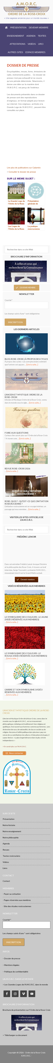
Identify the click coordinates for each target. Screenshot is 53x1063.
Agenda (6, 843)
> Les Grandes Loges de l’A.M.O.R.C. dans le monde (25, 984)
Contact (6, 881)
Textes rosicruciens (11, 856)
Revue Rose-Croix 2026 (17, 468)
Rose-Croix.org (26, 9)
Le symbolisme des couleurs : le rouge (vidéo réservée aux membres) (26, 654)
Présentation (8, 819)
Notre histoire (9, 825)
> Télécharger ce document (15, 1035)
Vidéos (6, 862)
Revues (6, 850)
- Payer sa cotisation (12, 894)
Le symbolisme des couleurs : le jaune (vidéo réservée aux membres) (26, 618)
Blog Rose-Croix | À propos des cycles (26, 359)
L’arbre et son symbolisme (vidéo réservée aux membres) (24, 690)
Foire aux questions (16, 432)
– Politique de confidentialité (15, 971)
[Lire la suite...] (32, 364)
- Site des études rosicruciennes (17, 906)
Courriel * (8, 300)
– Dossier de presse (11, 958)
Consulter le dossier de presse (22, 172)
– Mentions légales (11, 965)
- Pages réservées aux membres (17, 900)
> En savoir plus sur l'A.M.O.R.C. (14, 746)
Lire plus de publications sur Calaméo (24, 168)
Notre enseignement (12, 831)
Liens (5, 868)
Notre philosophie (11, 837)
